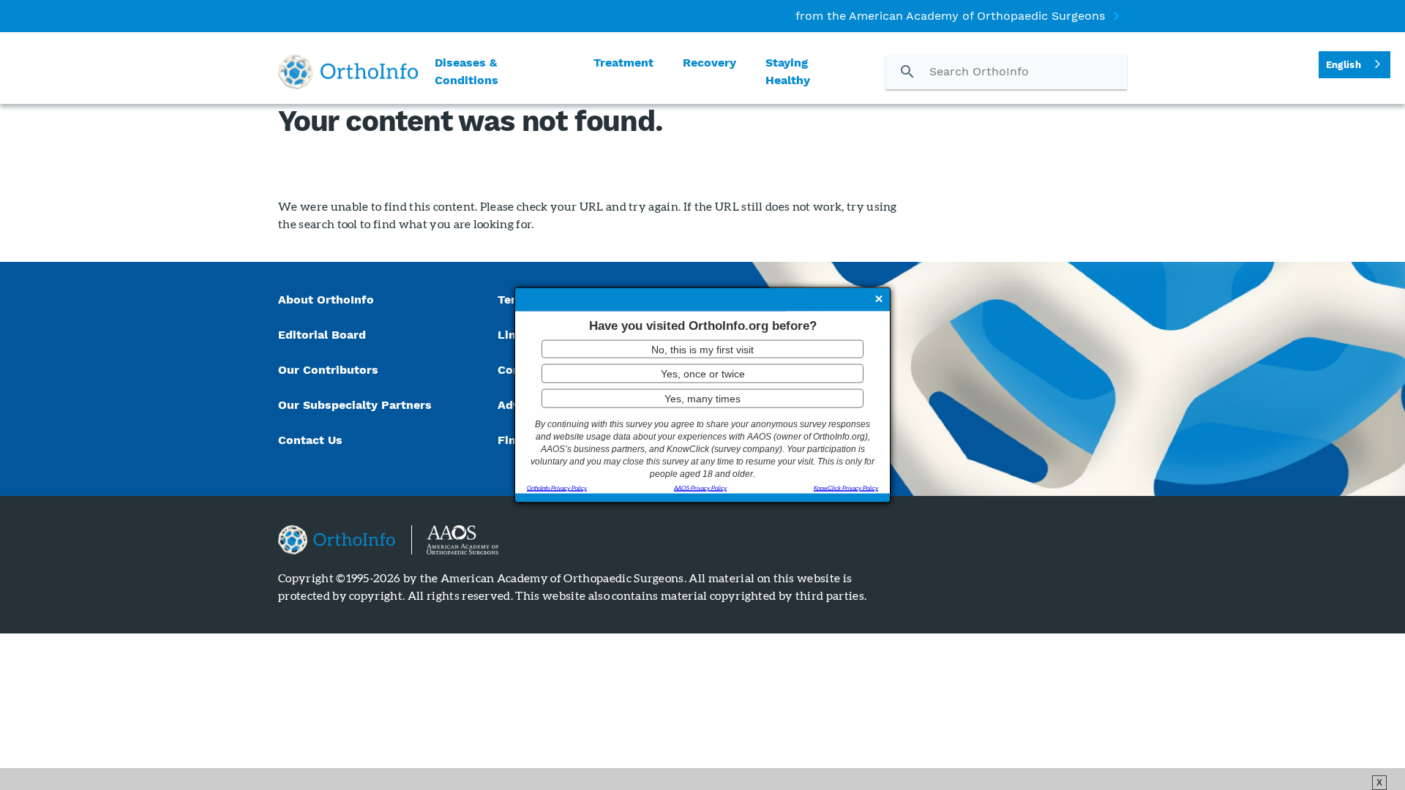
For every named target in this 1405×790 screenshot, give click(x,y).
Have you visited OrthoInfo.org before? (703, 326)
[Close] (879, 300)
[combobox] (1354, 64)
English (1343, 64)
